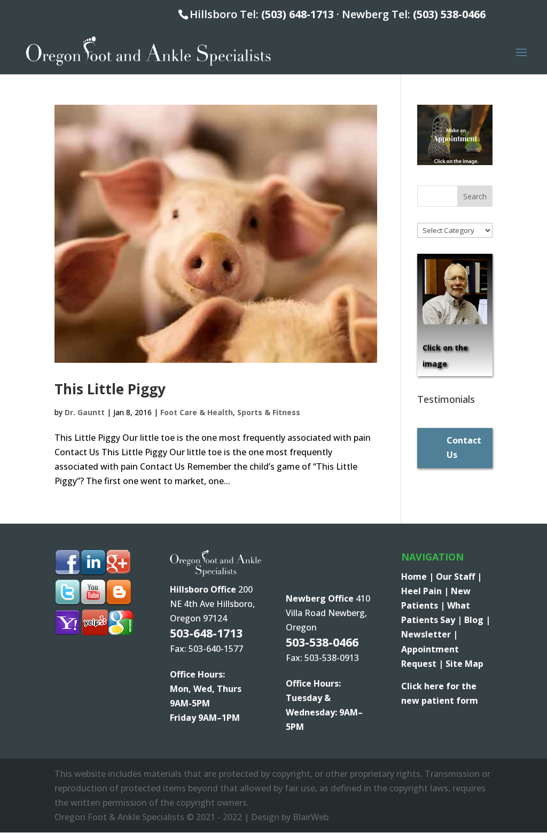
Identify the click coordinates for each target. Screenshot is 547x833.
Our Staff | (459, 576)
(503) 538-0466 (449, 14)
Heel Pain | (426, 591)
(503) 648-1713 (297, 14)
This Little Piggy (110, 389)
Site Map (464, 663)
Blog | (477, 620)
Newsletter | (429, 634)
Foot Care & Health (196, 412)
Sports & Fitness (268, 412)
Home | (418, 576)
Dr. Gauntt (85, 412)
